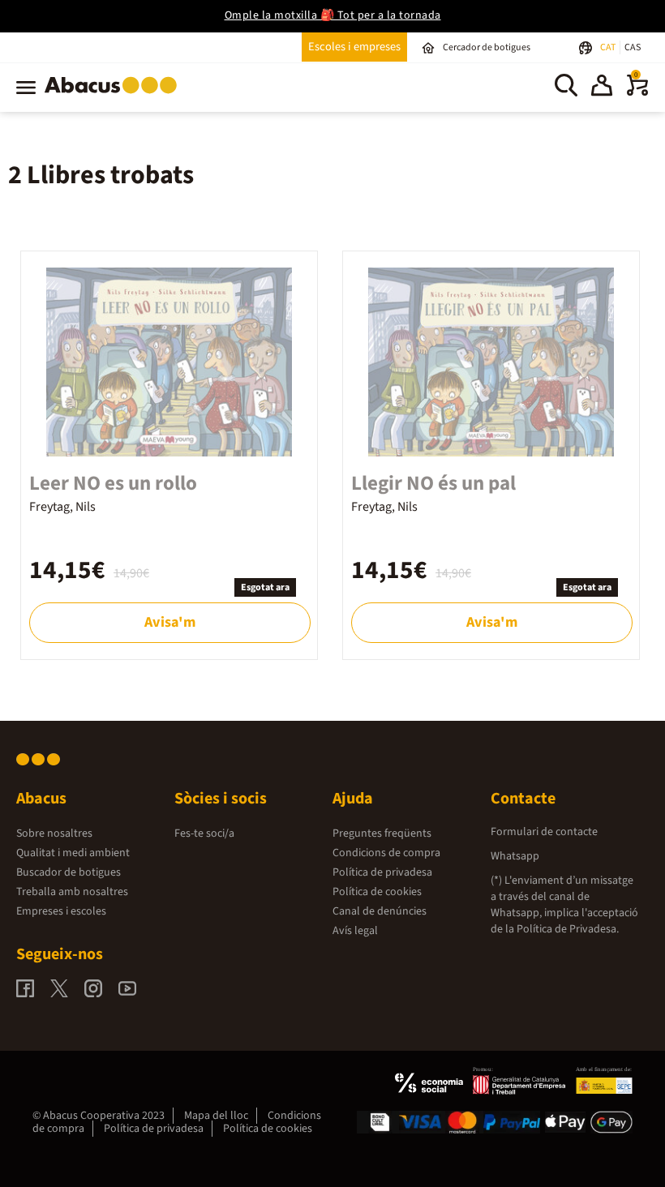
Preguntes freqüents (381, 833)
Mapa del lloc (216, 1116)
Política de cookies (377, 892)
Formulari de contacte (544, 832)
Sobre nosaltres (54, 833)
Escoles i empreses (354, 46)
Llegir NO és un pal (433, 483)
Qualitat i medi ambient (73, 853)
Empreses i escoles (61, 911)
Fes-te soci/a (204, 833)
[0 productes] (637, 92)
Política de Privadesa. (568, 929)
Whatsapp (515, 856)
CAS (632, 47)
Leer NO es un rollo (113, 483)
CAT (608, 47)
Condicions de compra (386, 853)
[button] (601, 87)
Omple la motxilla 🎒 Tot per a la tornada (333, 15)
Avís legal (355, 931)
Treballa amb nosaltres (72, 892)
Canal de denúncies (379, 911)
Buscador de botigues (68, 872)
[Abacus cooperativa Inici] (115, 96)
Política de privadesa (382, 872)
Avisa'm (169, 622)
